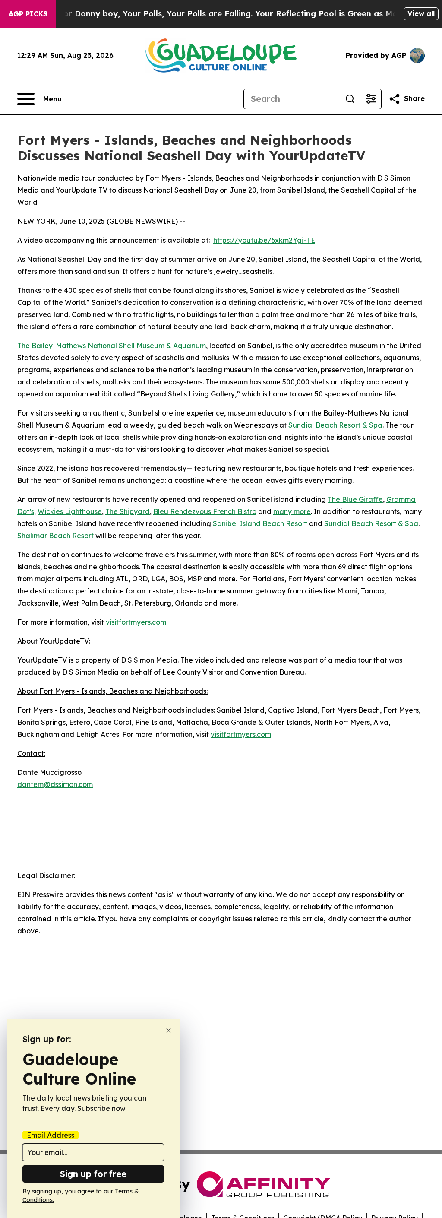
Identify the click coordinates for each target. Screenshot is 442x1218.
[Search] (350, 99)
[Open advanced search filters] (370, 99)
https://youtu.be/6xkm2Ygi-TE (264, 240)
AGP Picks (28, 14)
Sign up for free (93, 1173)
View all (421, 13)
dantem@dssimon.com (55, 784)
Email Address (50, 1135)
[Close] (168, 1030)
